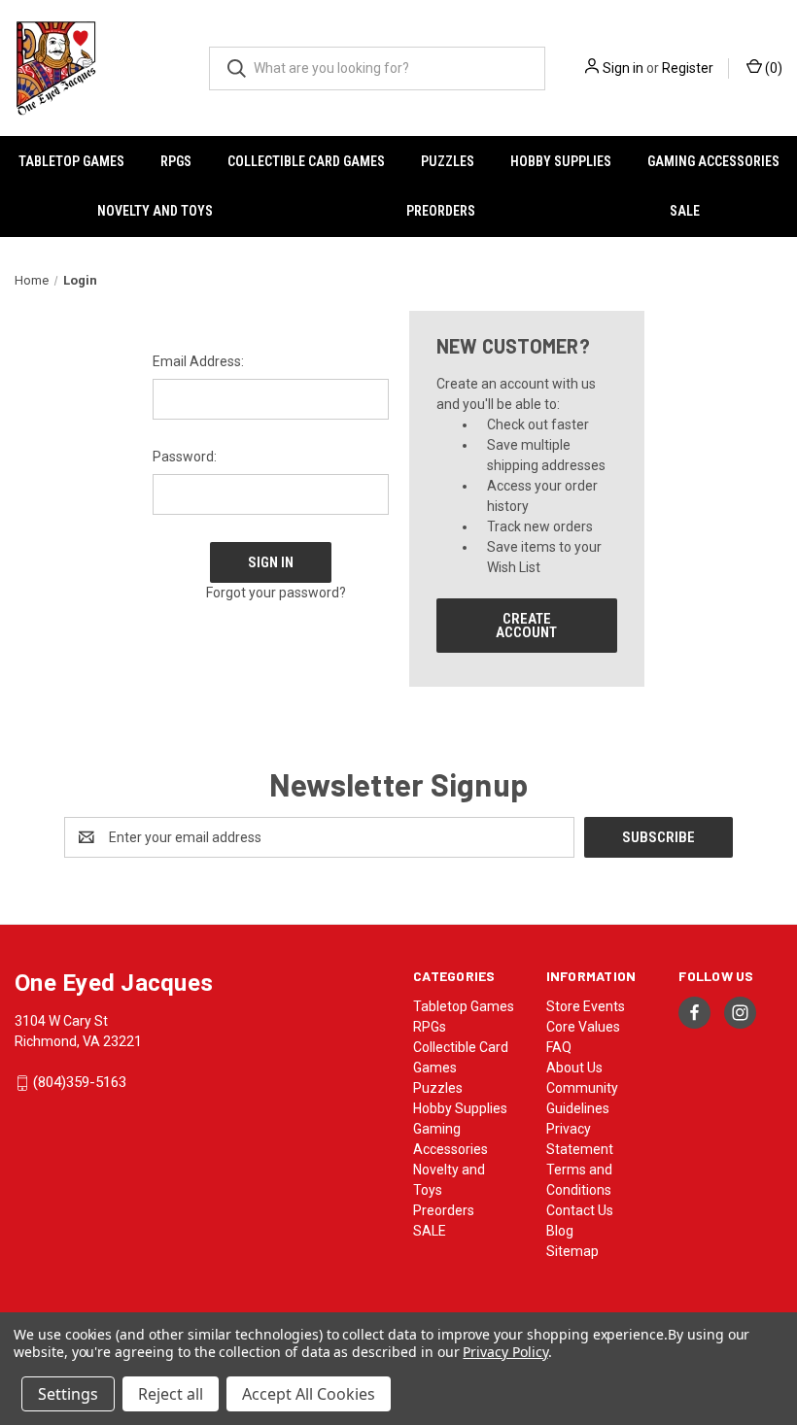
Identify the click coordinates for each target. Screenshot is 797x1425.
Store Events (585, 1006)
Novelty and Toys (155, 211)
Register (687, 68)
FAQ (559, 1047)
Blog (559, 1230)
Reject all (170, 1394)
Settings (68, 1394)
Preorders (440, 211)
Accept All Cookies (308, 1394)
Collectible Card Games (306, 161)
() (772, 68)
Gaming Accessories (713, 161)
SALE (685, 211)
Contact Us (579, 1210)
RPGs (175, 161)
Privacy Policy (505, 1351)
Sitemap (572, 1251)
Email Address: (198, 361)
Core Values (583, 1027)
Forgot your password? (276, 592)
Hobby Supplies (560, 161)
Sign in (623, 68)
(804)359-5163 (79, 1083)
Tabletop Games (71, 161)
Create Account (526, 625)
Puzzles (447, 161)
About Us (574, 1067)
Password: (185, 456)
